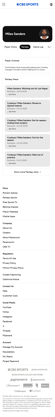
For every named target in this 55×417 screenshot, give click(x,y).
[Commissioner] (30, 384)
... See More (11, 94)
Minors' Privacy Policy (13, 268)
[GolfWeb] (35, 391)
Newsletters (8, 352)
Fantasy (25, 47)
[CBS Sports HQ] (39, 369)
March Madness (10, 211)
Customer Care (10, 295)
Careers (6, 232)
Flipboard (7, 335)
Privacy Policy (9, 263)
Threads (6, 331)
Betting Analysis (10, 207)
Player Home (10, 47)
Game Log (38, 47)
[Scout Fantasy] (20, 391)
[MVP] (45, 384)
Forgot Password (11, 361)
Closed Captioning (12, 274)
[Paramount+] (13, 385)
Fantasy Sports (10, 197)
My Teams (7, 356)
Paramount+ (8, 242)
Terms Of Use (9, 258)
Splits (50, 47)
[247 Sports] (19, 379)
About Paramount (11, 237)
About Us (7, 228)
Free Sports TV (10, 202)
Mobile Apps (9, 216)
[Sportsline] (38, 379)
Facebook (7, 321)
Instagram (7, 316)
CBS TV (6, 247)
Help (5, 291)
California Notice (11, 279)
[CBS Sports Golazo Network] (27, 374)
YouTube (7, 307)
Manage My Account (13, 347)
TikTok (6, 312)
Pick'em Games (10, 193)
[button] (4, 4)
